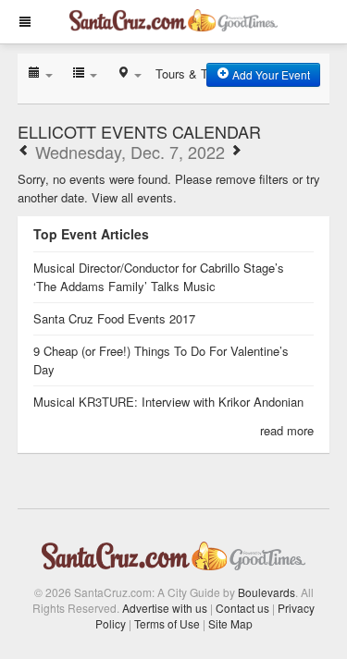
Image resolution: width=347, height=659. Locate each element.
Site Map (230, 623)
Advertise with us (164, 608)
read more (287, 430)
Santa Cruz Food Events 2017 (114, 318)
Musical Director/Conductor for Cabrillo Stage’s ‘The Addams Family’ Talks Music (158, 277)
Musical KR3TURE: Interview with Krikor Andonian (168, 401)
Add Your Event (269, 74)
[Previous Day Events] (24, 152)
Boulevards (266, 592)
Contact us (242, 608)
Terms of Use (167, 623)
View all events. (134, 197)
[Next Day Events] (235, 152)
